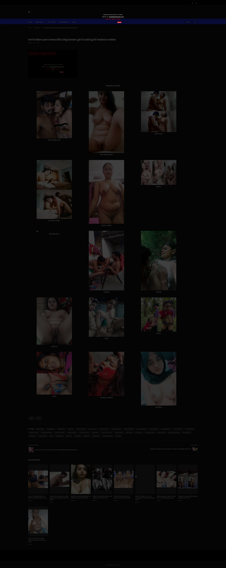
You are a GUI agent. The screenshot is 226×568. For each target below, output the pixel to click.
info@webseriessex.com (116, 17)
